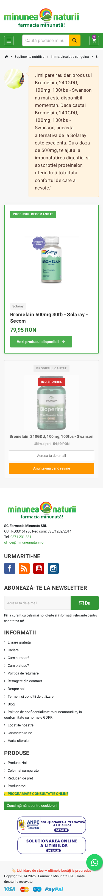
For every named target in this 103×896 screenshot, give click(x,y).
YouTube (38, 568)
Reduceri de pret (20, 778)
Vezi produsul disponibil (38, 341)
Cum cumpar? (18, 658)
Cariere (13, 650)
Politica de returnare (23, 673)
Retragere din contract (25, 681)
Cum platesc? (18, 665)
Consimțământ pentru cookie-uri (32, 805)
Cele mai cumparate (23, 770)
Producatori (17, 786)
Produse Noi (17, 763)
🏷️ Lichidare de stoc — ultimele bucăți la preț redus (51, 870)
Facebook (9, 568)
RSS (24, 568)
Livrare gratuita (19, 642)
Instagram (53, 568)
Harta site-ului (18, 741)
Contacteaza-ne (20, 733)
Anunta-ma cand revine (51, 468)
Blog (11, 704)
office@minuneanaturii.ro (23, 542)
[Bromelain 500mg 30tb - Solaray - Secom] (51, 260)
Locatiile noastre (21, 725)
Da (87, 603)
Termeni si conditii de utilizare (31, 696)
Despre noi (16, 689)
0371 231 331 (20, 537)
